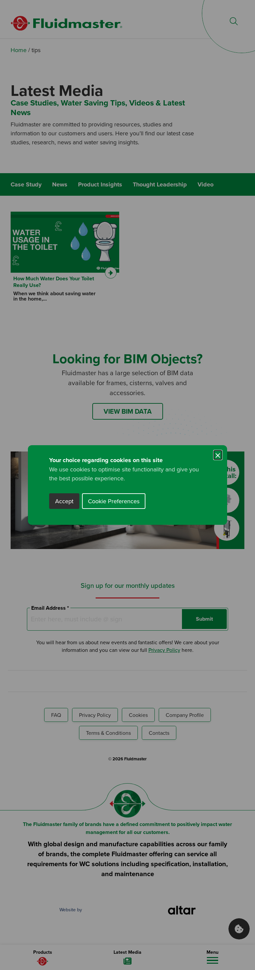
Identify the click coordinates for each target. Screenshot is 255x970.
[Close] (218, 454)
